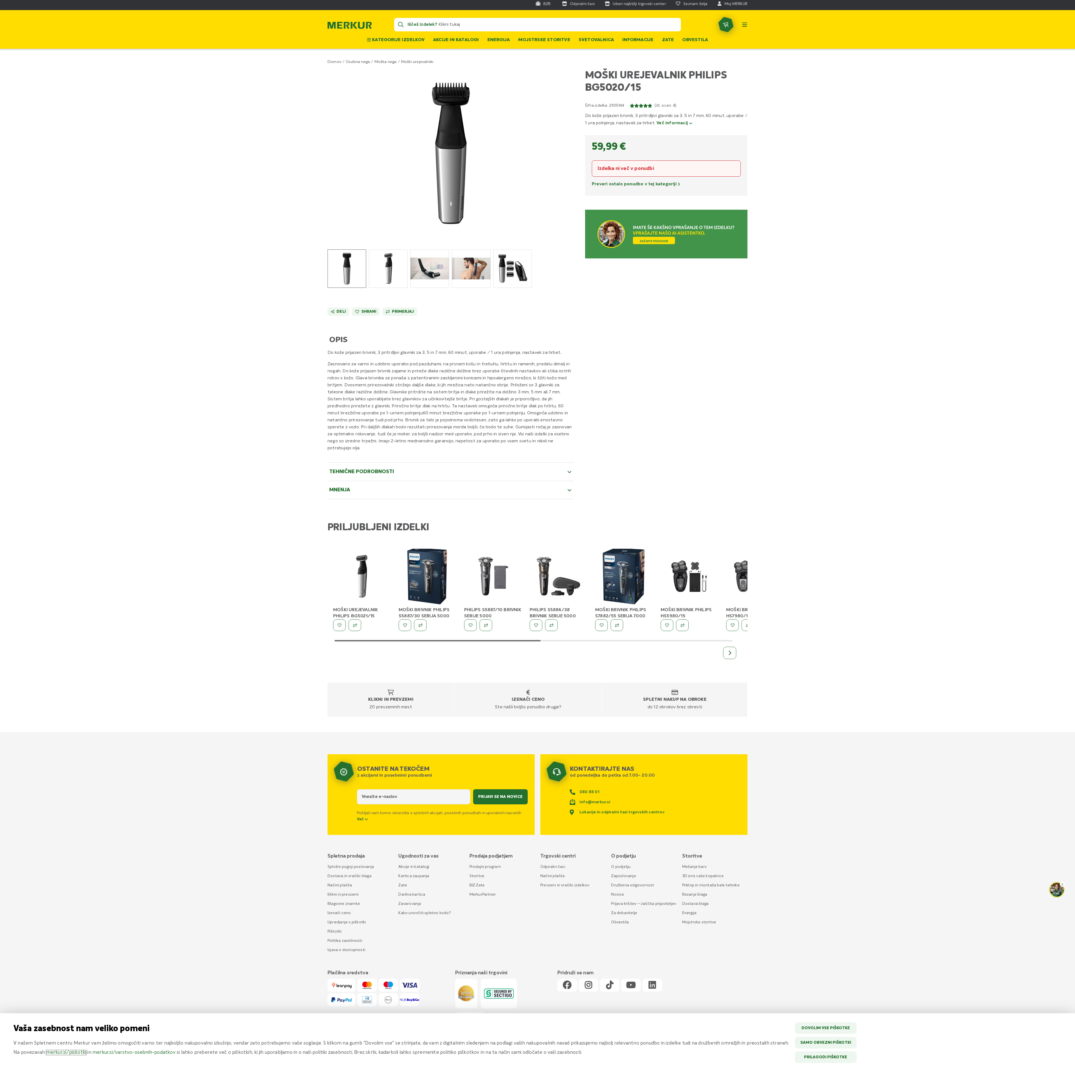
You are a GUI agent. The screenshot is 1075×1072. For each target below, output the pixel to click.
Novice (617, 894)
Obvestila (695, 40)
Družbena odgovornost (632, 885)
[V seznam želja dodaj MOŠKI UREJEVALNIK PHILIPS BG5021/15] (339, 625)
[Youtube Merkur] (631, 985)
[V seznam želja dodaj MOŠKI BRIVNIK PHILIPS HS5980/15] (667, 625)
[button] (451, 153)
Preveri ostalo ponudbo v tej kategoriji (635, 184)
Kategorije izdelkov (398, 40)
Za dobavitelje (624, 913)
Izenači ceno (528, 699)
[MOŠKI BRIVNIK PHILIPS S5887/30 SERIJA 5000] (427, 577)
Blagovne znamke (344, 904)
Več (361, 819)
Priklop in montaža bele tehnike (711, 885)
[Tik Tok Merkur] (609, 985)
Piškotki (335, 931)
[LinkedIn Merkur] (652, 985)
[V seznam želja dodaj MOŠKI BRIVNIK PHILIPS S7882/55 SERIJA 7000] (601, 625)
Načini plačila (340, 885)
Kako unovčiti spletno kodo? (424, 913)
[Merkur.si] (350, 26)
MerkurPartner (482, 894)
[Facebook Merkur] (567, 985)
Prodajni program (485, 867)
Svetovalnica (596, 40)
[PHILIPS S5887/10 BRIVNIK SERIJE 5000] (492, 577)
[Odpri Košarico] (726, 24)
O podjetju (620, 867)
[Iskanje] (401, 24)
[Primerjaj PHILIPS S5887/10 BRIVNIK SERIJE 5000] (486, 625)
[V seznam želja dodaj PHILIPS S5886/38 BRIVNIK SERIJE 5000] (536, 625)
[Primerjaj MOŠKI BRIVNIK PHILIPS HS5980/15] (682, 625)
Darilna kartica (411, 894)
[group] (347, 268)
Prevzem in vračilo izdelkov (564, 885)
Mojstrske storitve (544, 40)
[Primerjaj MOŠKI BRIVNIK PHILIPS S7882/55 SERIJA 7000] (617, 625)
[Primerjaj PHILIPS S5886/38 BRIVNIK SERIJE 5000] (551, 625)
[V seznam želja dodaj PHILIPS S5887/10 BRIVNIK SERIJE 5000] (470, 625)
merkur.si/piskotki (66, 1052)
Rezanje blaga (694, 894)
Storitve (477, 876)
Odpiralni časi (552, 867)
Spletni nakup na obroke (675, 699)
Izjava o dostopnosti (346, 950)
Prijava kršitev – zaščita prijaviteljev (643, 904)
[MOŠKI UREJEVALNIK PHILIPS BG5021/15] (361, 577)
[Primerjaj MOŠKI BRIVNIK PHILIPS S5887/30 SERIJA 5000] (420, 625)
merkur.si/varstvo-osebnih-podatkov (134, 1052)
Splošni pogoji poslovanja (351, 867)
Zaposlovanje (623, 876)
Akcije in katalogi (456, 40)
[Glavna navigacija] (744, 24)
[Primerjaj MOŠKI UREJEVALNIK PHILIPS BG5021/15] (355, 625)
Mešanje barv (694, 867)
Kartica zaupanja (413, 876)
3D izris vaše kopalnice (703, 876)
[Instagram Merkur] (588, 985)
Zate (668, 40)
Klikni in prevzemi (390, 699)
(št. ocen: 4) (665, 106)
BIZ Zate (477, 885)
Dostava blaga (695, 904)
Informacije (637, 40)
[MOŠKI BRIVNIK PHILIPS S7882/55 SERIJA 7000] (623, 577)
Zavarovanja (409, 904)
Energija (498, 40)
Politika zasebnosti (345, 941)
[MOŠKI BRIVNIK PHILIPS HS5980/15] (689, 577)
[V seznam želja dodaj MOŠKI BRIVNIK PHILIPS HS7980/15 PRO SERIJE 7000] (732, 625)
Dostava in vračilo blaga (349, 876)
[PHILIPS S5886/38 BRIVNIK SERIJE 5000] (558, 577)
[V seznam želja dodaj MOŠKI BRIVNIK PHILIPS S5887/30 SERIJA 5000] (405, 625)
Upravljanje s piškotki (347, 922)
